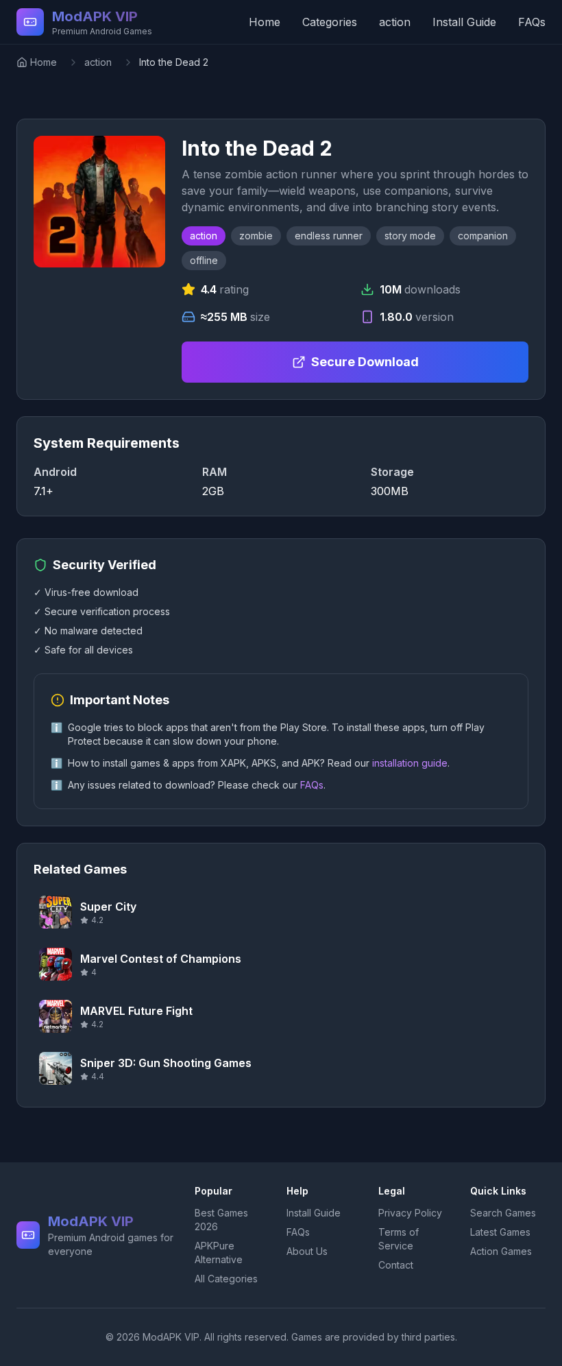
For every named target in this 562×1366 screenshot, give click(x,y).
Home (264, 22)
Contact (395, 1265)
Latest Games (500, 1232)
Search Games (503, 1213)
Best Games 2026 (221, 1219)
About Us (307, 1251)
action (395, 22)
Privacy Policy (410, 1213)
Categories (329, 22)
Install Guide (464, 22)
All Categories (226, 1278)
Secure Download (365, 362)
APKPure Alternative (219, 1252)
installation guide (410, 763)
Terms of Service (398, 1238)
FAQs (532, 22)
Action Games (501, 1251)
